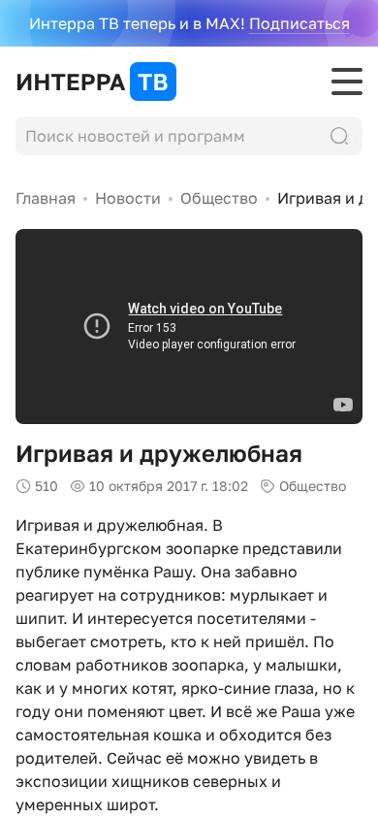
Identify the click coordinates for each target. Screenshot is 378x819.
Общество (219, 198)
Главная (46, 198)
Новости (128, 198)
